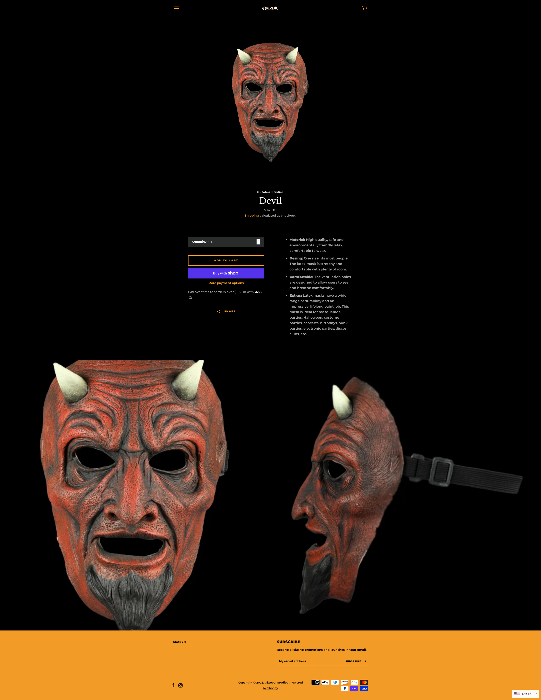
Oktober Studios (277, 682)
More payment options (226, 283)
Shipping (252, 215)
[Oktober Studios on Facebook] (173, 685)
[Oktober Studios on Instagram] (180, 685)
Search (179, 641)
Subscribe (288, 642)
